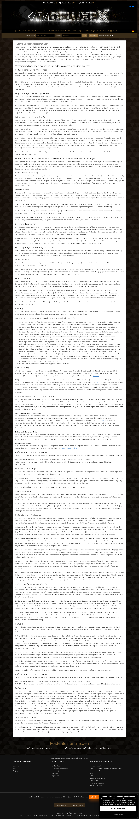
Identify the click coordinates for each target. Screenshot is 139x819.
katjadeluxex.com (74, 813)
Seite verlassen (118, 814)
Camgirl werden (101, 31)
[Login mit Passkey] (112, 35)
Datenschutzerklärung (97, 778)
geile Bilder (92, 748)
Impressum (55, 776)
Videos (61, 31)
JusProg (85, 758)
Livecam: (51, 3)
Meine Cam (29, 31)
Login (84, 35)
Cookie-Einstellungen (97, 783)
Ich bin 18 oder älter (118, 808)
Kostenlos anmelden (69, 743)
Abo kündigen (56, 771)
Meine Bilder (73, 31)
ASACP (92, 773)
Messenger (87, 31)
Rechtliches (56, 766)
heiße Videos (74, 748)
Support (96, 376)
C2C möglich (55, 748)
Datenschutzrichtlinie (69, 448)
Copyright (55, 773)
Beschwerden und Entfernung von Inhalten (69, 805)
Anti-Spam (94, 780)
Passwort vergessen (105, 35)
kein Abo (107, 748)
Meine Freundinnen (45, 31)
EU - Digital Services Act (60, 768)
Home (19, 31)
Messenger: (69, 3)
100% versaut (37, 748)
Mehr (115, 31)
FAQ (14, 768)
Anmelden (93, 35)
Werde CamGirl (95, 766)
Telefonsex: (88, 3)
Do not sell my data (97, 785)
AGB (91, 776)
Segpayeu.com (18, 771)
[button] (133, 31)
